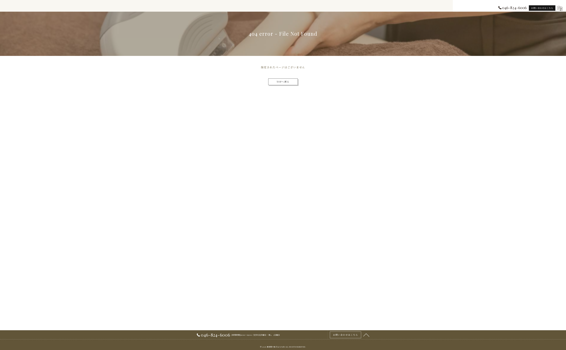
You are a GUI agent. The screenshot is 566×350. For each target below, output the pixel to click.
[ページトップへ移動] (366, 335)
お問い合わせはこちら (542, 8)
